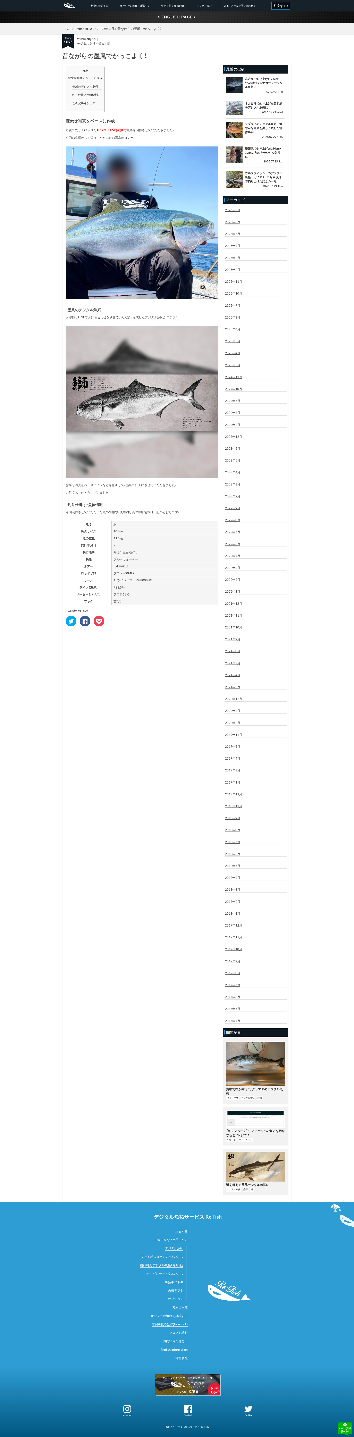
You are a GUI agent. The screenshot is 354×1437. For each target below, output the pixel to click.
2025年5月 (232, 341)
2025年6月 (232, 329)
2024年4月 (232, 412)
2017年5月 (232, 1009)
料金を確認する (99, 5)
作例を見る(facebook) (173, 5)
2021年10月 (233, 627)
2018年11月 (233, 806)
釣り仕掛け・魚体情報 (86, 94)
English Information (174, 1349)
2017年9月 (232, 961)
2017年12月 (233, 925)
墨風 (101, 43)
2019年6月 (232, 746)
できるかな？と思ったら (171, 1240)
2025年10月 (233, 293)
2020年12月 (233, 699)
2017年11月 (233, 937)
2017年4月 (232, 1021)
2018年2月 (232, 901)
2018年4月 (232, 877)
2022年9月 (232, 508)
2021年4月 (232, 675)
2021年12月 (233, 603)
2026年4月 (232, 245)
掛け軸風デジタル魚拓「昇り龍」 (161, 1265)
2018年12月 (233, 794)
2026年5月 (232, 234)
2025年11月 (233, 281)
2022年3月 (232, 567)
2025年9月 (232, 305)
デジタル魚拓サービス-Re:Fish (192, 1426)
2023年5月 (232, 460)
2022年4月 (232, 556)
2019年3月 (232, 770)
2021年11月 (233, 615)
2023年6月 (232, 448)
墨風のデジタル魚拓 (85, 86)
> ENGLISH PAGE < (177, 17)
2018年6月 (232, 854)
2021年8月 (232, 651)
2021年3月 (232, 687)
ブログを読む (204, 5)
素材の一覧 (180, 1307)
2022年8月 (232, 520)
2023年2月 (232, 496)
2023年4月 (232, 472)
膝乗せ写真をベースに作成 (85, 77)
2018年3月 (232, 889)
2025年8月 (232, 317)
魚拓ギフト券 (174, 1282)
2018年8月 (232, 830)
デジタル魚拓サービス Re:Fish (188, 1217)
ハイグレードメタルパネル (164, 1273)
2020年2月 (232, 723)
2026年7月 (232, 210)
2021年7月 (232, 663)
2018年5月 (232, 866)
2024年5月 (232, 401)
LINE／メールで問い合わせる (240, 5)
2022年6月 (232, 544)
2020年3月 (232, 710)
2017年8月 (232, 973)
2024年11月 (233, 377)
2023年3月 (232, 484)
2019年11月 (233, 734)
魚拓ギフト (175, 1290)
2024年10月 (233, 389)
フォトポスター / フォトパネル (162, 1256)
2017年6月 (232, 997)
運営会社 (181, 1358)
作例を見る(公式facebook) (170, 1324)
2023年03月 (105, 29)
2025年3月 (232, 365)
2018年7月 (232, 842)
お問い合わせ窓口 (175, 1341)
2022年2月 (232, 579)
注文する (181, 1231)
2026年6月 (232, 222)
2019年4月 (232, 758)
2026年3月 (232, 258)
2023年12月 (233, 436)
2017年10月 (233, 949)
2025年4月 (232, 353)
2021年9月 (232, 639)
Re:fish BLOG (84, 29)
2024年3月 (232, 424)
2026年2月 (232, 269)
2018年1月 (232, 913)
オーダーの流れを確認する (135, 5)
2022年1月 (232, 591)
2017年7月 (232, 985)
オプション (175, 1299)
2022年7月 (232, 532)
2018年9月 (232, 818)
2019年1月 (232, 782)
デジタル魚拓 (86, 43)
